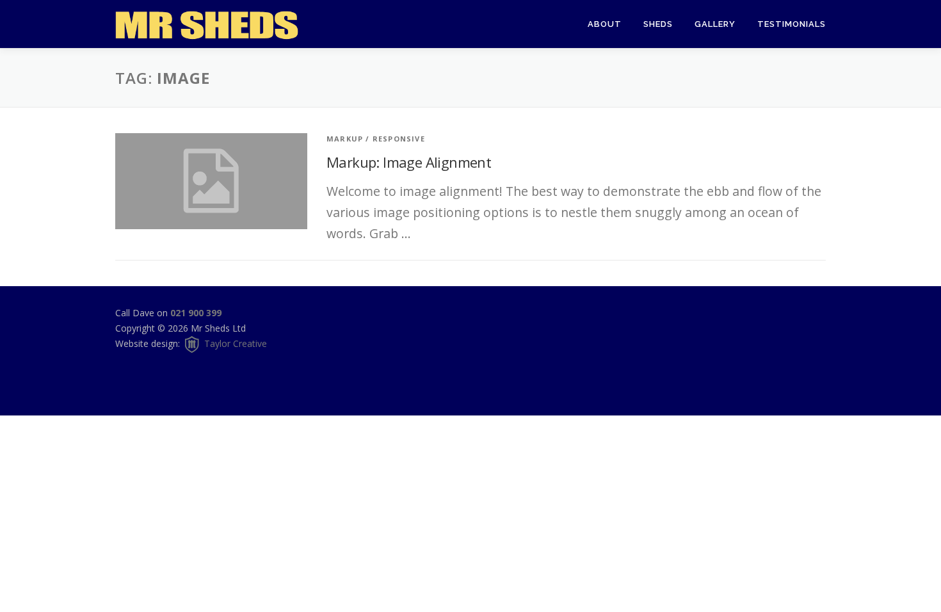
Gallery (715, 24)
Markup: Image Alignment (408, 162)
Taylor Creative (234, 343)
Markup (344, 138)
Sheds (658, 24)
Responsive (399, 138)
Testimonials (791, 24)
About (605, 24)
